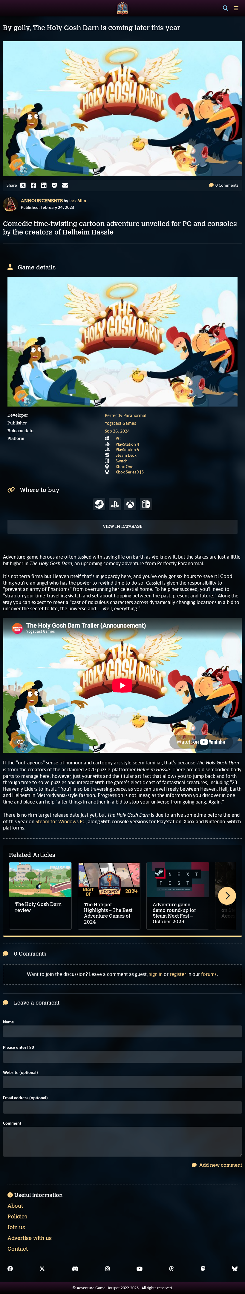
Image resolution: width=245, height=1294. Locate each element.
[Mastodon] (203, 1269)
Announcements (42, 200)
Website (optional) (20, 1072)
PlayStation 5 (127, 449)
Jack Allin (77, 201)
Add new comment (220, 1165)
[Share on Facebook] (35, 185)
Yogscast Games (120, 423)
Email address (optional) (25, 1098)
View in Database (123, 526)
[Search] (225, 8)
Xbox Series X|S (130, 472)
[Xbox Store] (130, 504)
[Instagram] (107, 1269)
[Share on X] (24, 185)
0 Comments (226, 185)
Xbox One (124, 466)
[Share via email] (66, 185)
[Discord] (75, 1269)
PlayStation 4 (127, 444)
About (15, 1206)
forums (209, 974)
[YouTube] (140, 1269)
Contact (17, 1249)
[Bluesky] (235, 1269)
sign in (156, 974)
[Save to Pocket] (56, 185)
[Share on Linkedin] (45, 185)
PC (118, 438)
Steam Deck (126, 455)
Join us (16, 1227)
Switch (122, 461)
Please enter (18, 1047)
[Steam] (99, 504)
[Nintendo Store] (146, 504)
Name (8, 1022)
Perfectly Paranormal (125, 415)
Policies (17, 1216)
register (178, 974)
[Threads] (171, 1269)
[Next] (227, 896)
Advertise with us (29, 1238)
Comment (12, 1123)
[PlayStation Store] (115, 504)
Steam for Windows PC (60, 821)
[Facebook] (10, 1269)
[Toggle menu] (236, 8)
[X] (42, 1269)
